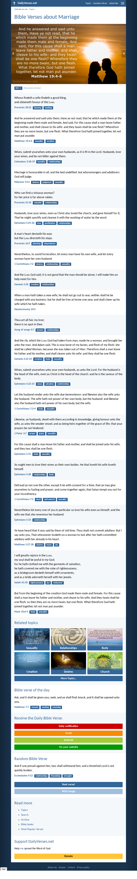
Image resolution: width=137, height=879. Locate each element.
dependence (49, 244)
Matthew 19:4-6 (23, 141)
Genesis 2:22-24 (23, 359)
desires (35, 182)
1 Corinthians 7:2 (23, 264)
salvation (50, 384)
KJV (17, 88)
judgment (47, 182)
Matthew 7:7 (21, 707)
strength (68, 776)
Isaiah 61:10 (21, 582)
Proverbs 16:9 (22, 243)
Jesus (39, 384)
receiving (56, 707)
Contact (71, 867)
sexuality (39, 141)
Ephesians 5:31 (22, 454)
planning (36, 244)
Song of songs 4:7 (24, 329)
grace (41, 434)
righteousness (36, 583)
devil (38, 499)
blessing (37, 108)
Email (68, 733)
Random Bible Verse (30, 759)
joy (48, 583)
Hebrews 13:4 (22, 182)
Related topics (26, 623)
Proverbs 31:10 (22, 202)
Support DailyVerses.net (34, 842)
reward (35, 707)
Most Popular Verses (32, 829)
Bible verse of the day (32, 690)
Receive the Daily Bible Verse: (38, 718)
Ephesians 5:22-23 (24, 384)
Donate (68, 856)
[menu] (122, 4)
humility (41, 162)
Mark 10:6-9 (21, 612)
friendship (55, 776)
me (22, 848)
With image (68, 791)
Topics (88, 3)
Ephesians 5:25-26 (24, 223)
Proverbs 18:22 (22, 107)
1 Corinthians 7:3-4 (25, 409)
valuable (38, 203)
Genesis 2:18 (21, 284)
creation (50, 141)
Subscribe (113, 3)
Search (24, 815)
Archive (25, 820)
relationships (54, 162)
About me (52, 867)
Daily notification (68, 726)
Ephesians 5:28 (22, 474)
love (39, 223)
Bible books (27, 824)
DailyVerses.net (21, 9)
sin (56, 545)
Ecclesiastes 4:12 (23, 775)
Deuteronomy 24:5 (25, 309)
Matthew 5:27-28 (24, 544)
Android (68, 740)
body (48, 359)
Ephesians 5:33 (22, 520)
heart (49, 545)
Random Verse (100, 3)
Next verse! (68, 784)
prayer (32, 434)
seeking (48, 108)
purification (50, 223)
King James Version (32, 88)
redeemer (57, 583)
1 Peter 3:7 (20, 433)
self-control (49, 499)
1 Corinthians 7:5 (23, 499)
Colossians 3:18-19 (24, 161)
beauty (40, 330)
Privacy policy (83, 867)
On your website (68, 747)
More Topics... (69, 678)
